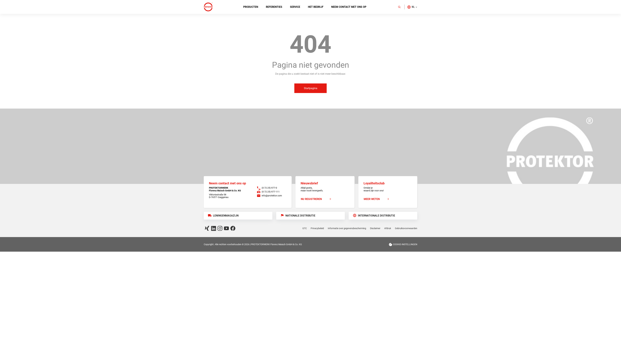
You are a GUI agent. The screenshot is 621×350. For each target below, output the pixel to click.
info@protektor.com (272, 195)
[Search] (399, 7)
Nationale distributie (300, 215)
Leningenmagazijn (226, 215)
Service (295, 6)
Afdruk (387, 228)
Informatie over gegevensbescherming (347, 228)
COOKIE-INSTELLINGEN (405, 244)
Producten (250, 6)
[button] (412, 7)
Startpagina (310, 88)
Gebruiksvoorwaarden (406, 228)
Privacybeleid (317, 228)
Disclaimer (375, 228)
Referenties (274, 6)
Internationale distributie (376, 215)
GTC (304, 228)
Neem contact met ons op (348, 6)
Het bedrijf (315, 6)
